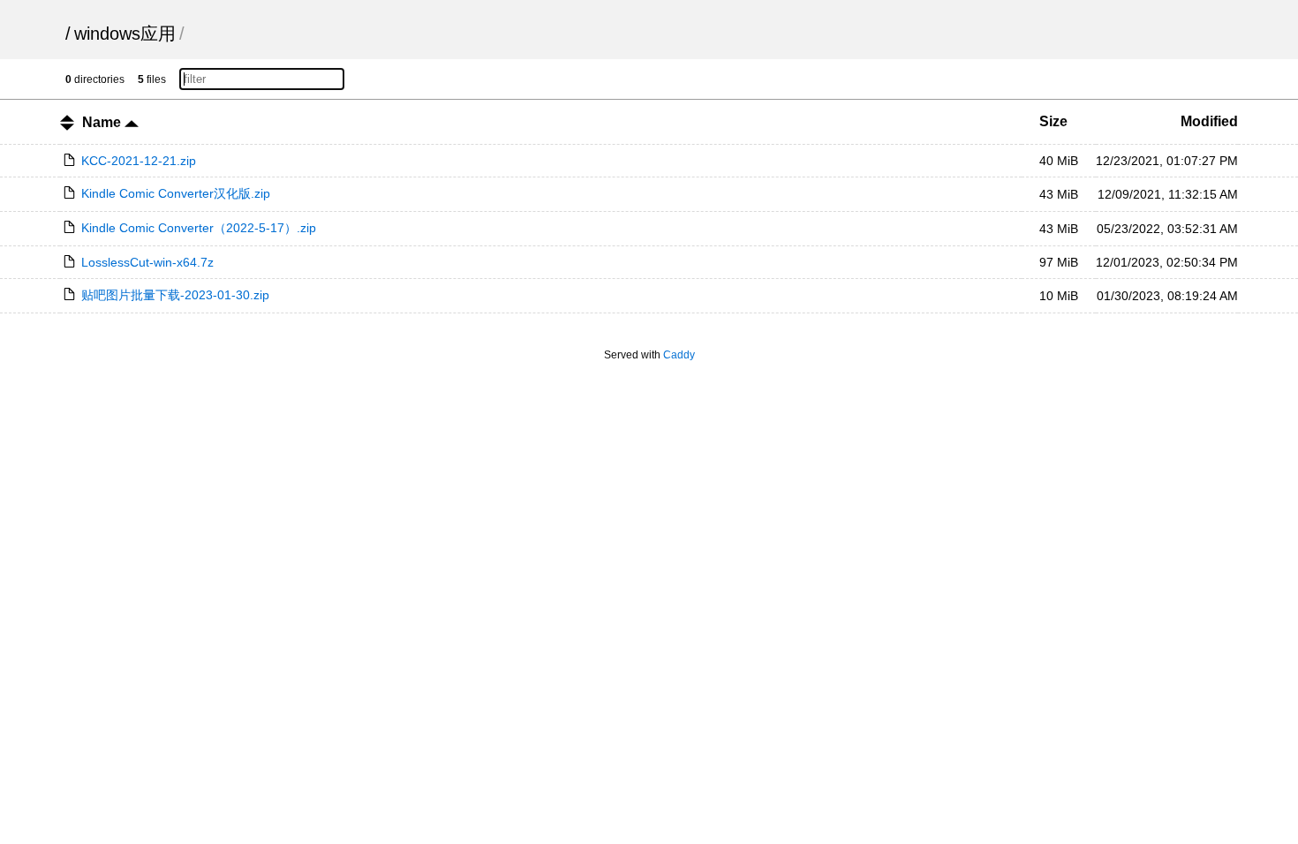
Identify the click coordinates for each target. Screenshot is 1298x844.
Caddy (679, 355)
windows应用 (125, 33)
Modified (1209, 121)
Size (1053, 121)
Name (103, 122)
